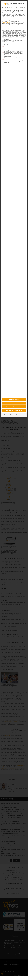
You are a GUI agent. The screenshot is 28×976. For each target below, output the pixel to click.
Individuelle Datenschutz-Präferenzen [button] (14, 410)
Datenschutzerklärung (6, 22)
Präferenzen (6, 414)
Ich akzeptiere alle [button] (14, 403)
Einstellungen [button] (22, 24)
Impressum (22, 414)
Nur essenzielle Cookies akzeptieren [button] (14, 406)
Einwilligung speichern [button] (14, 399)
